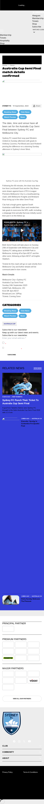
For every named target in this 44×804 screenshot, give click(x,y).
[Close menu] (39, 791)
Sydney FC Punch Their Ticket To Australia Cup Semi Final (20, 402)
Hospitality (5, 40)
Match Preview (10, 117)
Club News (25, 112)
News (12, 65)
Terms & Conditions (30, 772)
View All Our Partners (22, 699)
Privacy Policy (21, 341)
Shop (2, 43)
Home (4, 65)
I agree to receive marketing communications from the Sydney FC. (23, 347)
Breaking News (10, 112)
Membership (5, 35)
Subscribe (12, 355)
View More (38, 368)
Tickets (3, 37)
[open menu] (2, 31)
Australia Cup (9, 324)
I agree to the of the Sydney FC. (23, 342)
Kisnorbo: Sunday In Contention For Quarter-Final (30, 423)
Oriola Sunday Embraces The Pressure (30, 600)
